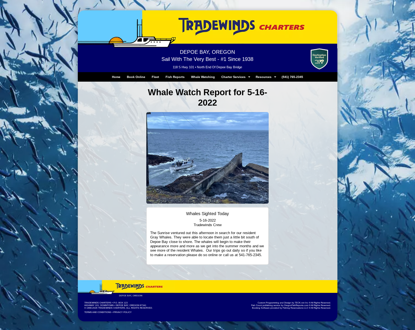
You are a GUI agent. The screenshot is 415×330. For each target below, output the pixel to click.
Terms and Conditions (97, 312)
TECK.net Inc (301, 302)
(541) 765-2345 (292, 77)
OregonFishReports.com (296, 305)
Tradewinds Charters (97, 302)
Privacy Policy (122, 312)
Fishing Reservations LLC (295, 308)
